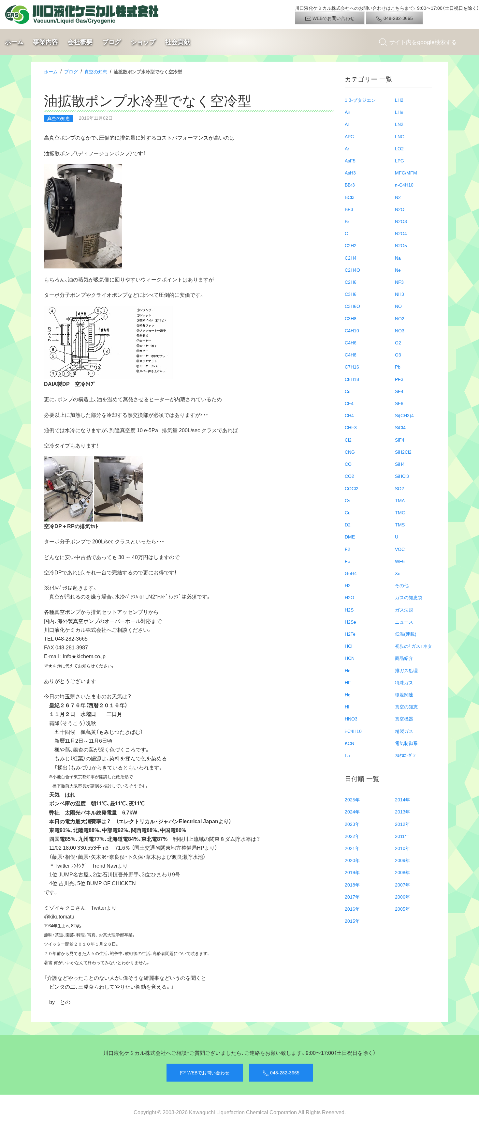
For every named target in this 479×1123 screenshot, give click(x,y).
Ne (398, 269)
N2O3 (401, 221)
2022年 (352, 836)
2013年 (402, 811)
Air (347, 112)
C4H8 (350, 354)
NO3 (399, 330)
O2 (398, 342)
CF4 (349, 403)
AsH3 (350, 172)
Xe (397, 573)
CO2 (349, 476)
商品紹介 (404, 658)
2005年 (402, 908)
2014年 (402, 799)
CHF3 (351, 427)
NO (398, 306)
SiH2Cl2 (403, 451)
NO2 (399, 318)
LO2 (399, 148)
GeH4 (351, 573)
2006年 (402, 896)
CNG (350, 451)
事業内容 (45, 42)
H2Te (350, 633)
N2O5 (401, 245)
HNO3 (351, 718)
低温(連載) (405, 633)
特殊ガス (404, 682)
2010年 (402, 848)
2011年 (402, 836)
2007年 (402, 884)
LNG (399, 136)
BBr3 (350, 184)
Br (347, 221)
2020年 (352, 860)
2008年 (402, 872)
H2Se (350, 621)
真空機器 (404, 718)
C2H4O (352, 269)
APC (349, 136)
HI (347, 706)
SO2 (399, 488)
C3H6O (352, 306)
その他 (402, 585)
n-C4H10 (404, 184)
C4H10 (352, 330)
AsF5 (350, 160)
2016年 (352, 908)
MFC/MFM (406, 172)
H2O (349, 597)
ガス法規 (404, 609)
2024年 (352, 811)
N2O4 (401, 233)
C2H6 (350, 282)
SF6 (399, 403)
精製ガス (404, 731)
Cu (348, 512)
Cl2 (348, 439)
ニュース (404, 621)
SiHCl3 (402, 476)
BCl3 (350, 197)
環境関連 (404, 694)
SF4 (399, 391)
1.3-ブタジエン (360, 100)
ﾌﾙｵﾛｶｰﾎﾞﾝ (405, 755)
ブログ (111, 42)
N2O (399, 209)
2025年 (352, 799)
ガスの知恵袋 (408, 597)
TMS (400, 524)
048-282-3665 (398, 18)
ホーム (14, 42)
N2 (398, 197)
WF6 (400, 561)
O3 (398, 354)
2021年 (352, 848)
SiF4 (399, 439)
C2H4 (350, 257)
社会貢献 (177, 42)
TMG (400, 512)
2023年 (352, 824)
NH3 (399, 294)
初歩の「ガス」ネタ (413, 646)
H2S (349, 609)
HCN (350, 658)
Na (398, 257)
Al (347, 124)
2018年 (352, 884)
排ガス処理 (406, 670)
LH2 (399, 100)
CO (348, 464)
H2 (348, 585)
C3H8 (350, 318)
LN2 (399, 124)
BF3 (349, 209)
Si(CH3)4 (404, 415)
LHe (399, 112)
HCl (348, 646)
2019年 (352, 872)
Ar (347, 148)
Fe (347, 561)
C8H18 (352, 379)
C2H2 (350, 245)
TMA (400, 500)
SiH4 (400, 464)
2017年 (352, 896)
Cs (347, 500)
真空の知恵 (95, 71)
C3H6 (350, 294)
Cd (348, 391)
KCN (349, 743)
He (348, 670)
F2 (347, 549)
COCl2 (351, 488)
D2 (348, 524)
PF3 (399, 379)
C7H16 (352, 366)
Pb (397, 366)
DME (350, 536)
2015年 (352, 921)
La (347, 755)
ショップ (143, 42)
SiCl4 (400, 427)
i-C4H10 (353, 731)
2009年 (402, 860)
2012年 (402, 824)
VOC (400, 549)
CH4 (349, 415)
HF (348, 682)
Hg (348, 694)
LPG (399, 160)
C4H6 (350, 342)
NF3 (399, 282)
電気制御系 (406, 743)
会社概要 (80, 42)
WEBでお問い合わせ (333, 18)
